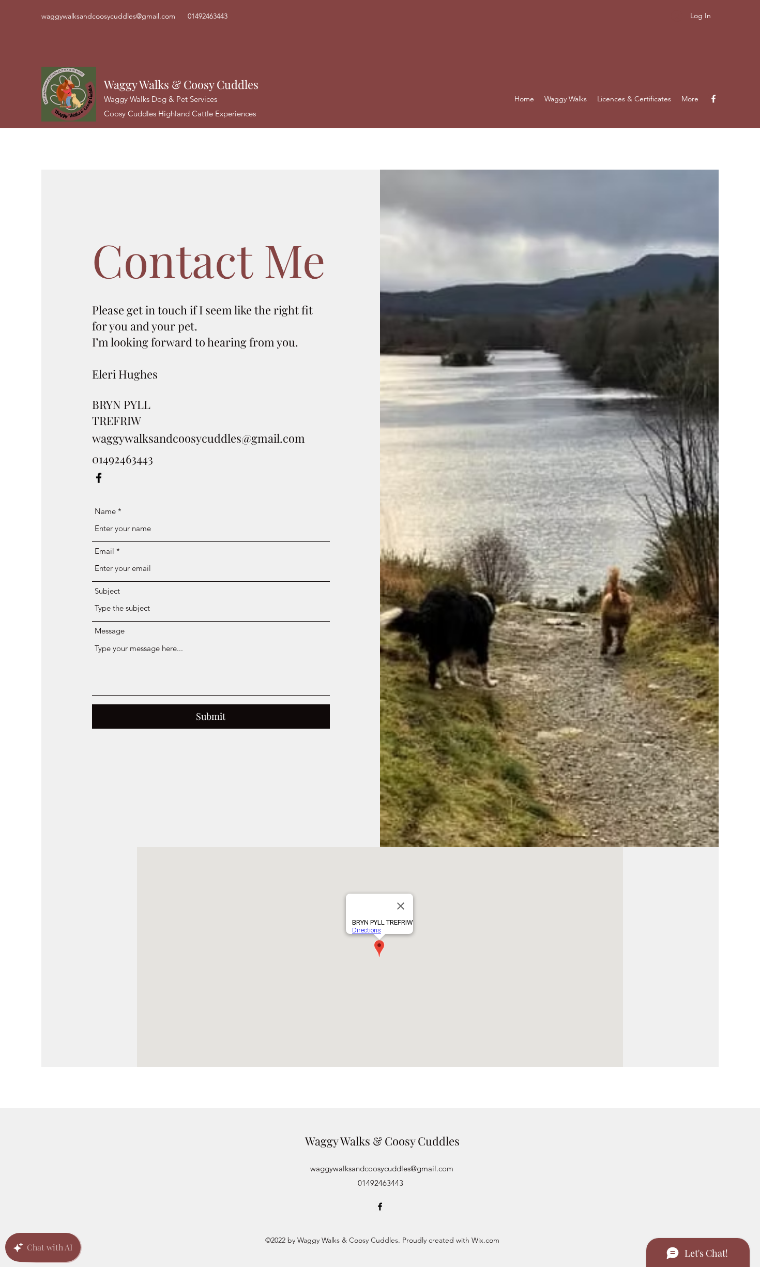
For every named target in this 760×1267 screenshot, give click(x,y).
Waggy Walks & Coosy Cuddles (181, 84)
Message (110, 631)
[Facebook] (713, 99)
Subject (107, 591)
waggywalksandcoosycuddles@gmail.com (108, 16)
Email (104, 551)
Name (105, 511)
